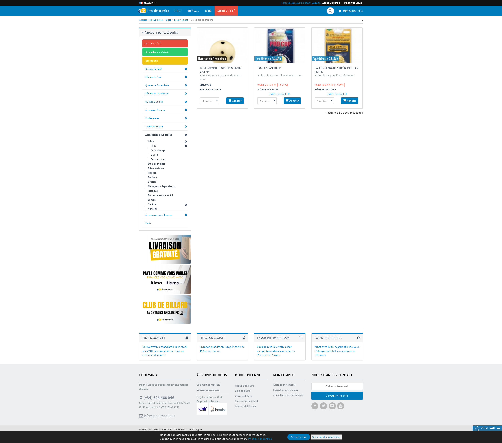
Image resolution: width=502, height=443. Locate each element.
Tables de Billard (154, 126)
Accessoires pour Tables (151, 19)
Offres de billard (243, 396)
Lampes (152, 199)
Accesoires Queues (155, 110)
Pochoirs (152, 177)
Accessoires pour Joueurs (158, 215)
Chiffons (152, 204)
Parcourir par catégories (161, 32)
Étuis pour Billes (156, 163)
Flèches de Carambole (156, 93)
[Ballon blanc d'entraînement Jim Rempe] (337, 45)
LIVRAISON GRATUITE (213, 338)
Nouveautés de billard (246, 401)
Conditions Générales (208, 389)
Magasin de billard (244, 385)
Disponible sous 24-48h (157, 52)
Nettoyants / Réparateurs (161, 186)
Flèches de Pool (153, 77)
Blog (208, 11)
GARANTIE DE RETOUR (328, 338)
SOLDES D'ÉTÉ (226, 11)
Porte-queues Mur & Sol (160, 195)
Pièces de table (156, 168)
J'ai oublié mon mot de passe (288, 395)
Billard (154, 154)
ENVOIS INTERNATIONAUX (273, 338)
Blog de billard (242, 390)
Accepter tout (299, 437)
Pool (153, 145)
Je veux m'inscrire (337, 395)
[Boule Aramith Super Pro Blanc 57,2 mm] (222, 45)
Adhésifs (152, 208)
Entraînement (181, 19)
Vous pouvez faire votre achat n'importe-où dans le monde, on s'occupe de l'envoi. (276, 351)
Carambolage (158, 150)
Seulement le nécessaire (326, 437)
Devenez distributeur (246, 406)
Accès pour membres (284, 384)
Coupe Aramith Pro (269, 68)
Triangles (153, 190)
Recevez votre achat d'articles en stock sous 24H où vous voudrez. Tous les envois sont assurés (164, 351)
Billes (168, 19)
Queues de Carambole (157, 85)
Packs (148, 223)
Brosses (152, 181)
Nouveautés (151, 60)
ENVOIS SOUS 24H (153, 338)
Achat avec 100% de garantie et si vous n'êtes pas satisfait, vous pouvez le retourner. (337, 351)
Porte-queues (152, 118)
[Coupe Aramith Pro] (279, 45)
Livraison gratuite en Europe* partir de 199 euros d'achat (222, 349)
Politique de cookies (260, 439)
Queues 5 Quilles (154, 101)
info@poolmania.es (309, 3)
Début (178, 11)
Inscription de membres (285, 389)
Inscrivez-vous (353, 2)
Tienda (192, 11)
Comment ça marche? (208, 384)
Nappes (152, 172)
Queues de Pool (153, 69)
